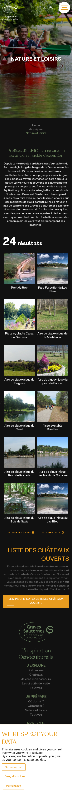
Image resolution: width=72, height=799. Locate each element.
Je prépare (36, 129)
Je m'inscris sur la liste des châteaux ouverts (36, 600)
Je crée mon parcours (36, 679)
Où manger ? (36, 706)
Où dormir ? (36, 701)
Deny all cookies (15, 776)
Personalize (13, 785)
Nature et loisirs (36, 710)
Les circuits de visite (36, 683)
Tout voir (36, 688)
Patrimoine (36, 670)
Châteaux (36, 674)
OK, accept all (13, 767)
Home (36, 125)
